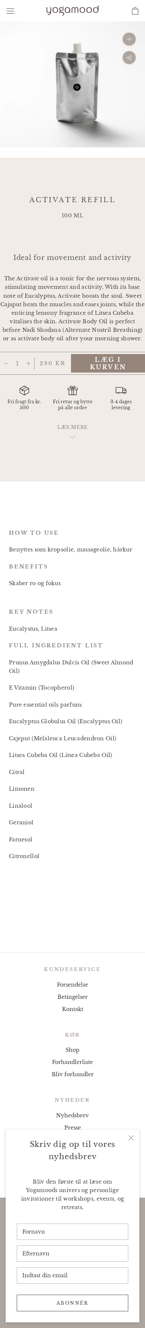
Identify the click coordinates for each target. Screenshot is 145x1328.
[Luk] (131, 1138)
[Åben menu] (10, 10)
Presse (72, 1127)
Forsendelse (72, 984)
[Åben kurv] (135, 10)
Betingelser (73, 997)
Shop (72, 1050)
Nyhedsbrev (72, 1115)
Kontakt (72, 1009)
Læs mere (72, 427)
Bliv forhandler (73, 1074)
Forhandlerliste (72, 1062)
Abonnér (72, 1303)
